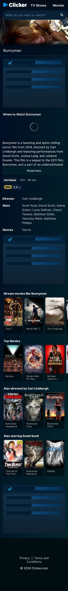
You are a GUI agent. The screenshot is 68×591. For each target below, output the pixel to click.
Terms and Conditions (38, 559)
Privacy (25, 558)
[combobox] (35, 15)
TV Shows (38, 5)
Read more (34, 170)
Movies (58, 5)
